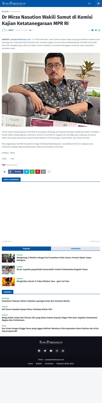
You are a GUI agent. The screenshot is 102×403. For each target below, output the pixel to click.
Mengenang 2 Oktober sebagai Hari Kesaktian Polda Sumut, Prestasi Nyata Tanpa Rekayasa (54, 258)
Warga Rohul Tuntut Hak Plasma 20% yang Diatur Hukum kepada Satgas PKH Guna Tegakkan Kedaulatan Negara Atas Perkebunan (49, 318)
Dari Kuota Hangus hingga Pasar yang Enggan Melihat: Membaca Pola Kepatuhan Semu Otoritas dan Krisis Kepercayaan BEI (50, 329)
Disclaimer (49, 364)
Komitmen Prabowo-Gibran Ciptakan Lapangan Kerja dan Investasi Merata (36, 301)
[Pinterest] (37, 172)
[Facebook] (92, 30)
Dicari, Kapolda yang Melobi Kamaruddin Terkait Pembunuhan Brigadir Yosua (52, 269)
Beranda (5, 11)
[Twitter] (96, 30)
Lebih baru (7, 241)
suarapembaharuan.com (20, 39)
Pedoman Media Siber (65, 364)
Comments (75, 248)
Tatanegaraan (15, 11)
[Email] (43, 172)
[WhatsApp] (99, 30)
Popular (26, 248)
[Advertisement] (51, 384)
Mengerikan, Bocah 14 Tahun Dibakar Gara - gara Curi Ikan (43, 281)
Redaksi (39, 364)
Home (30, 364)
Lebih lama (94, 241)
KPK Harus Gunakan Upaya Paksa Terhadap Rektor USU (27, 309)
